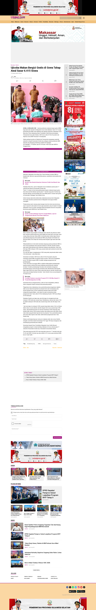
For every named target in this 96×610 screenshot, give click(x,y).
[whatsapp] (73, 587)
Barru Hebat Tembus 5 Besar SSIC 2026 (36, 379)
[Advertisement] (48, 52)
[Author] (12, 77)
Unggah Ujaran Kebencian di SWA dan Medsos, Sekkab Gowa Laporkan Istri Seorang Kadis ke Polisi (18, 479)
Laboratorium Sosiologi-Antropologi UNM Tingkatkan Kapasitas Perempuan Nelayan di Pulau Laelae (56, 515)
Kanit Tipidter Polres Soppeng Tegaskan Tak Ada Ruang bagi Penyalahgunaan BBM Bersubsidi (43, 525)
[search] (80, 18)
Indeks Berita (36, 570)
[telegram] (76, 587)
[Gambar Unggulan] (36, 102)
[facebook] (67, 587)
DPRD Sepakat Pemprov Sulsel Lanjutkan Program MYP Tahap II (42, 375)
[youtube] (81, 587)
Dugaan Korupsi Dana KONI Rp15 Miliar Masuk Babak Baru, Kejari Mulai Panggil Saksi (76, 95)
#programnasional (47, 343)
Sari (15, 76)
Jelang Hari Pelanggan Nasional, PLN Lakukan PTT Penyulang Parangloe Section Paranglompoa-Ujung (42, 515)
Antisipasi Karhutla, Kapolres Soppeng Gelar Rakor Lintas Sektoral (43, 553)
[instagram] (78, 587)
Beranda (13, 65)
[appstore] (72, 592)
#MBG (39, 343)
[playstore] (81, 592)
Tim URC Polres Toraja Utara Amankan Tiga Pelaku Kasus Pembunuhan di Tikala (35, 478)
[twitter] (70, 587)
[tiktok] (84, 587)
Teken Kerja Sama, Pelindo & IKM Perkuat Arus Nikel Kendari (41, 377)
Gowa (55, 343)
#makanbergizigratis (32, 343)
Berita (17, 65)
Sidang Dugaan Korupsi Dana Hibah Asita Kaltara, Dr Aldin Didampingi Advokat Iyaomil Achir (76, 75)
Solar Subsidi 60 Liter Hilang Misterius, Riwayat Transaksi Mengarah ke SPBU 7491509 (53, 478)
